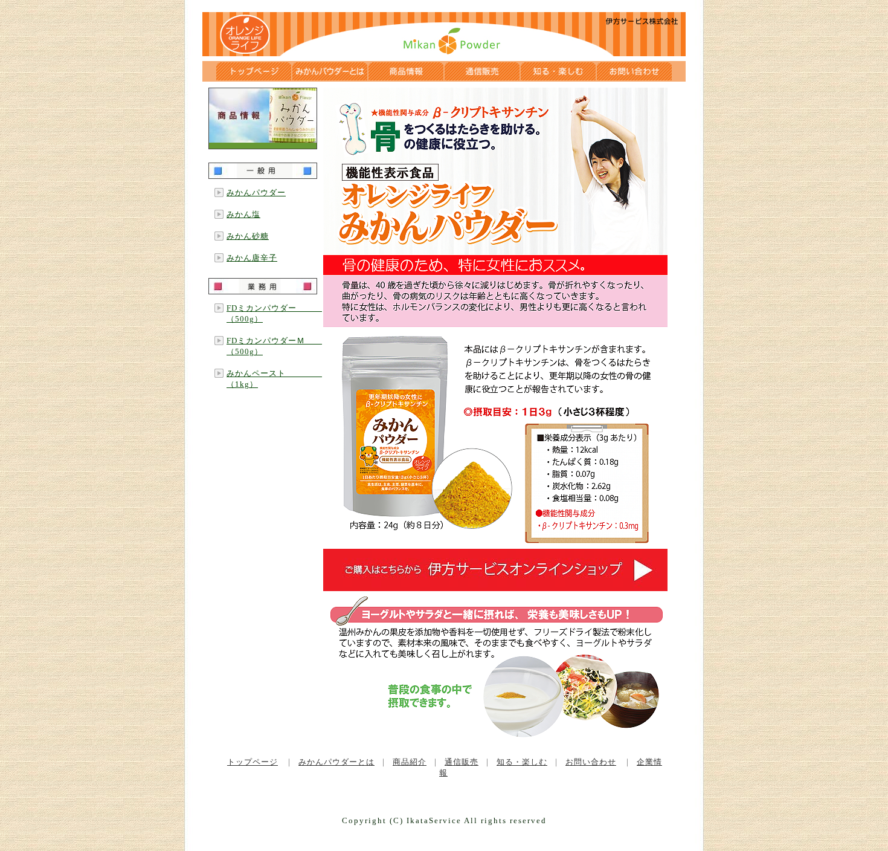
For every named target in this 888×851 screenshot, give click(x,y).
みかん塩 (243, 214)
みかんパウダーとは (336, 761)
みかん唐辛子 (252, 257)
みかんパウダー (256, 192)
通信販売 (461, 761)
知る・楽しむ (522, 761)
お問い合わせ (590, 761)
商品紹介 (409, 761)
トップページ (252, 761)
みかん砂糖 (248, 236)
